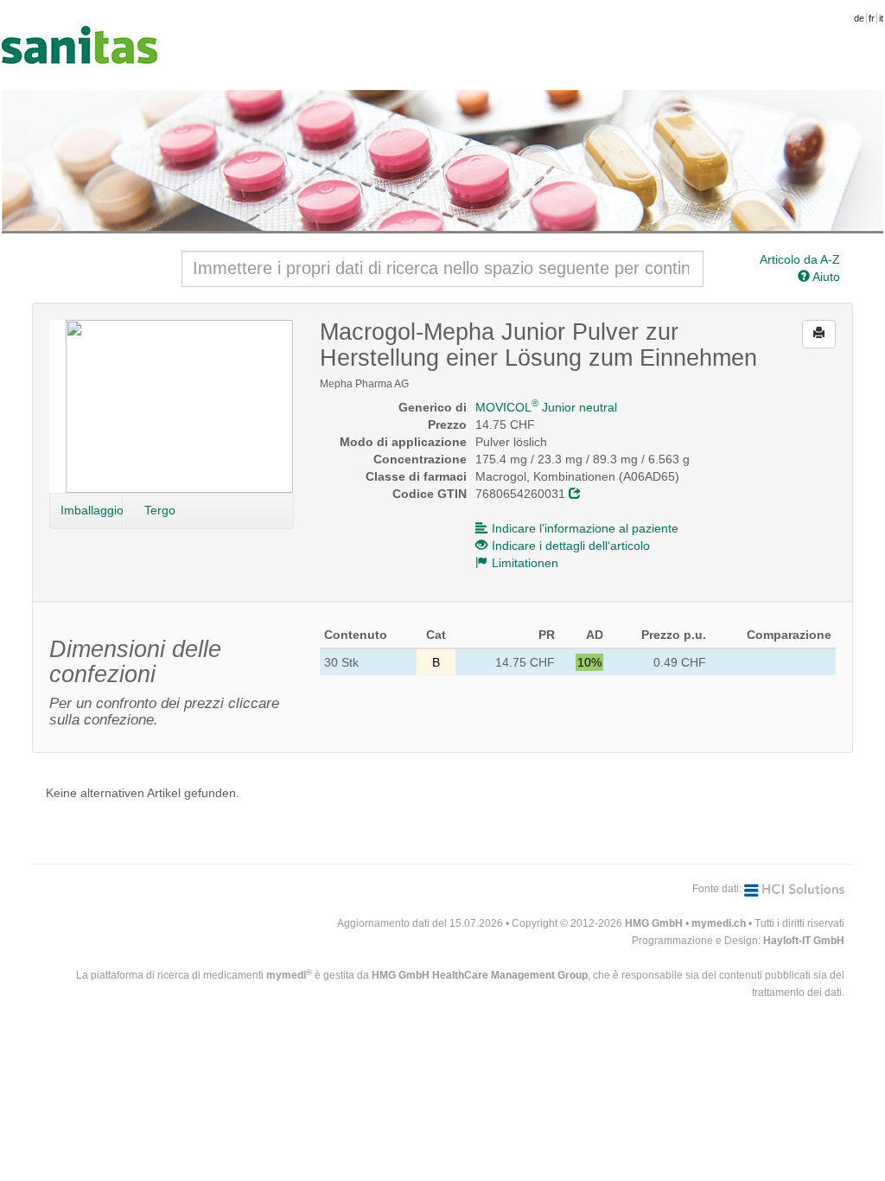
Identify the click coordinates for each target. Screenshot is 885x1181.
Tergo (159, 510)
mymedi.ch (718, 923)
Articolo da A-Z (800, 259)
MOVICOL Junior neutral (546, 407)
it (881, 18)
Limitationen (525, 563)
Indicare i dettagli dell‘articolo (571, 545)
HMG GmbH (654, 923)
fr (872, 18)
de (859, 18)
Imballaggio (91, 510)
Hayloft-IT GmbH (803, 941)
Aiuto (825, 277)
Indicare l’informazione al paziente (585, 528)
